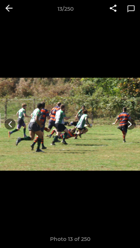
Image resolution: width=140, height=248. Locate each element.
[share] (113, 9)
